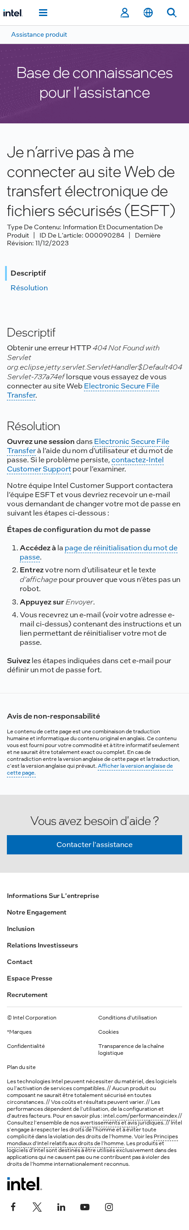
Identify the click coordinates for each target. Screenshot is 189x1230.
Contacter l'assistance (94, 844)
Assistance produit (39, 34)
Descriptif (28, 273)
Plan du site (21, 1067)
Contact (20, 962)
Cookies (108, 1032)
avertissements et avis (108, 1122)
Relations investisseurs (42, 945)
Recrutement (27, 995)
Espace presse (29, 978)
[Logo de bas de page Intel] (24, 1184)
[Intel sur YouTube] (84, 1206)
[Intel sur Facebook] (13, 1206)
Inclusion (20, 929)
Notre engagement (37, 912)
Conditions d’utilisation (127, 1017)
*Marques (19, 1032)
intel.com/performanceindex (140, 1115)
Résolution (29, 288)
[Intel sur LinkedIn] (61, 1206)
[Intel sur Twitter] (37, 1206)
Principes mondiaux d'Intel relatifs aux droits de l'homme (92, 1140)
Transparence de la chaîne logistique (131, 1049)
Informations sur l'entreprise (53, 896)
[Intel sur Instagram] (108, 1206)
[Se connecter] (124, 13)
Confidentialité (26, 1046)
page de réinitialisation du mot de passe (99, 552)
